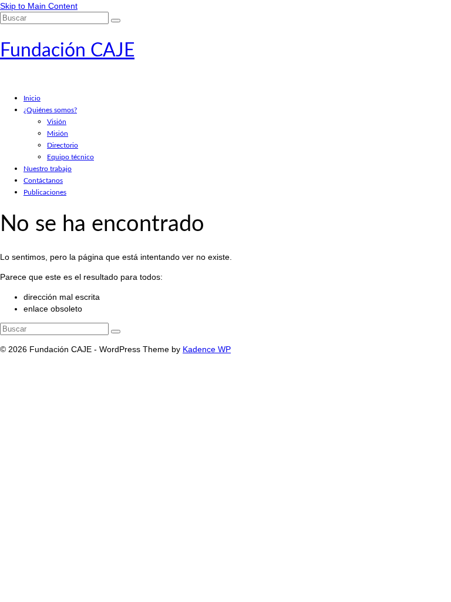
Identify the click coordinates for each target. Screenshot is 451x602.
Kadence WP (207, 349)
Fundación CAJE (67, 50)
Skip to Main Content (39, 6)
